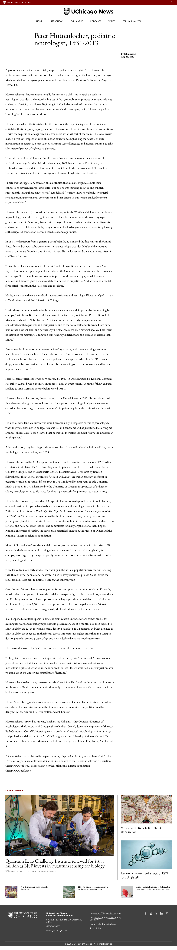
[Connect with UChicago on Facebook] (146, 913)
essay (66, 575)
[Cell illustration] (146, 854)
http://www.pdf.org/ (18, 770)
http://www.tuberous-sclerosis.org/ (26, 765)
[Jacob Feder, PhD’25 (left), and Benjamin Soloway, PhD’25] (59, 825)
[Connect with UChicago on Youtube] (166, 913)
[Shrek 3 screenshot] (11, 892)
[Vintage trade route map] (146, 809)
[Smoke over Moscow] (69, 892)
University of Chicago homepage (105, 913)
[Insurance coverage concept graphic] (127, 892)
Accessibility (95, 928)
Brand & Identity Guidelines (103, 924)
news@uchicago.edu (56, 930)
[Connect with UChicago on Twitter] (156, 913)
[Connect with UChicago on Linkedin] (161, 913)
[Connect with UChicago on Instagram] (150, 913)
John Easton (130, 53)
